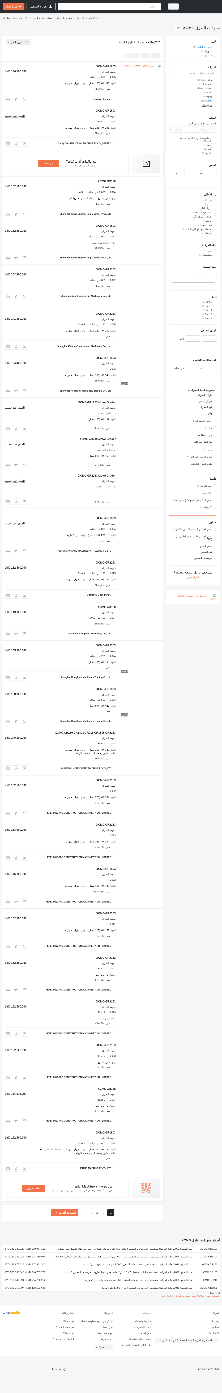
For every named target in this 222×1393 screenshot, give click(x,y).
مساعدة (215, 1327)
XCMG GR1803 (106, 66)
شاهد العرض (33, 1188)
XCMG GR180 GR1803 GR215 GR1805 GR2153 (85, 732)
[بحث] (158, 6)
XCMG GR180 (107, 181)
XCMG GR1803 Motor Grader (97, 402)
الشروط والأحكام (143, 1321)
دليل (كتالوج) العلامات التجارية (137, 1345)
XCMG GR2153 (106, 269)
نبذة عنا (215, 1321)
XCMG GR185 (107, 1088)
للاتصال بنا (214, 1333)
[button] (16, 99)
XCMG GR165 (209, 1272)
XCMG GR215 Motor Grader (98, 439)
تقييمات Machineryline (140, 1339)
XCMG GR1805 (208, 1287)
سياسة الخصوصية (143, 1327)
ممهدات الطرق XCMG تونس (175, 1295)
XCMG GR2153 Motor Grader (97, 475)
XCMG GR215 (209, 1280)
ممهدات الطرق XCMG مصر (205, 1295)
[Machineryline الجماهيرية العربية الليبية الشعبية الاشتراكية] (201, 6)
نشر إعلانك (48, 163)
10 (85, 1213)
